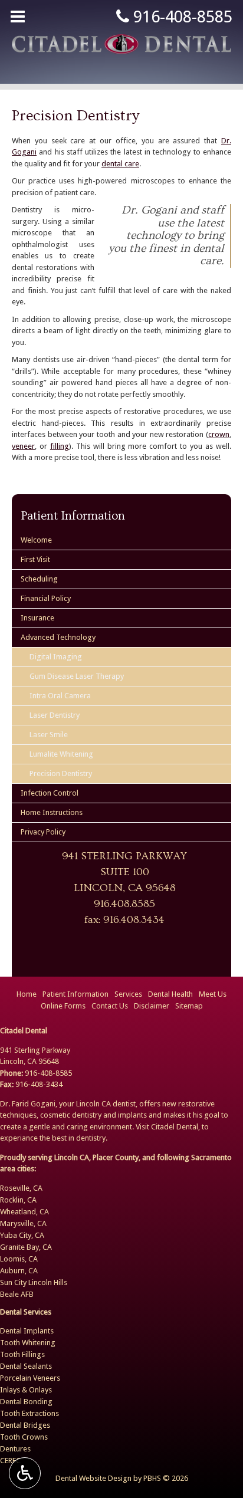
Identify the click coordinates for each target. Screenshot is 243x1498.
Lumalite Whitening (61, 754)
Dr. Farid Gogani (27, 1103)
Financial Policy (46, 598)
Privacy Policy (43, 831)
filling (59, 446)
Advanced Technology (58, 637)
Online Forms (63, 1005)
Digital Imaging (55, 656)
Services (128, 994)
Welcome (36, 540)
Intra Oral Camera (60, 695)
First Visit (35, 559)
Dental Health (170, 994)
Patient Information (73, 516)
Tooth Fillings (22, 1354)
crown (218, 434)
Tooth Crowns (24, 1437)
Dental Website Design (93, 1478)
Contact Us (109, 1005)
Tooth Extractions (29, 1413)
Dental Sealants (26, 1366)
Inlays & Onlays (26, 1389)
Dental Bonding (26, 1401)
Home (27, 994)
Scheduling (39, 578)
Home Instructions (52, 812)
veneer (23, 446)
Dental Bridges (25, 1425)
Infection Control (49, 793)
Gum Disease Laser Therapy (76, 676)
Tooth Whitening (27, 1342)
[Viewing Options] (25, 1473)
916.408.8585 (124, 904)
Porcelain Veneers (30, 1378)
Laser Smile (48, 734)
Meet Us (212, 994)
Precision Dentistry (60, 773)
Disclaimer (151, 1005)
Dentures (15, 1448)
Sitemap (189, 1005)
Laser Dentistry (54, 715)
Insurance (37, 617)
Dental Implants (27, 1330)
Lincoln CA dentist (106, 1103)
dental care (120, 163)
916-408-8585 (180, 17)
